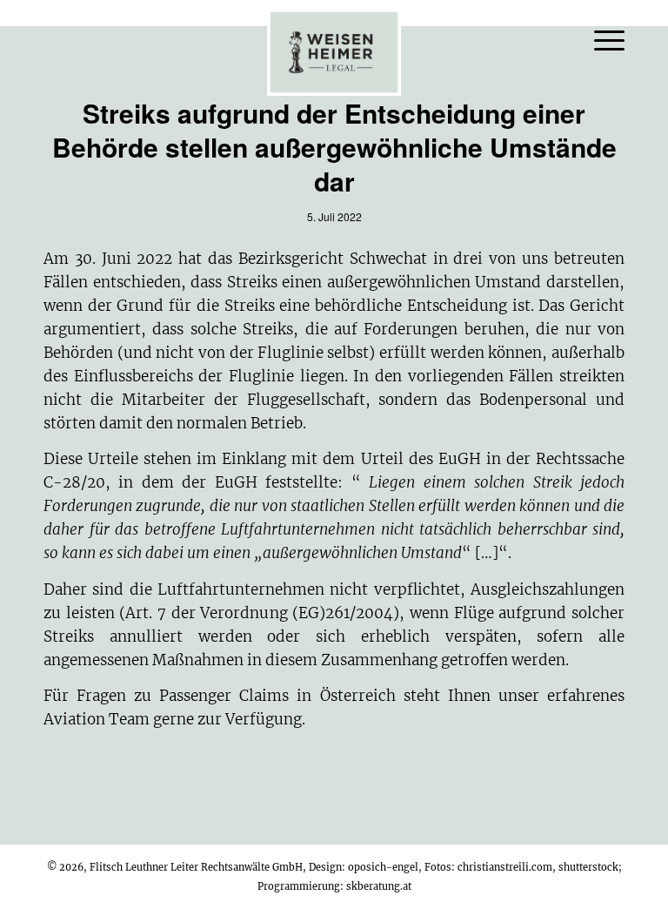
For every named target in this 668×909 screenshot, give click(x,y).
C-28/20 (74, 482)
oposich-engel (383, 867)
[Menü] (601, 39)
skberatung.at (378, 886)
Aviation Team (96, 719)
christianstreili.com (505, 867)
